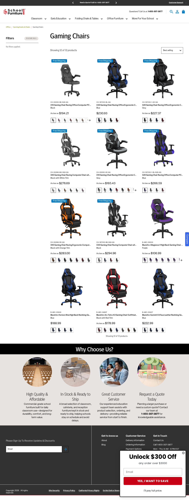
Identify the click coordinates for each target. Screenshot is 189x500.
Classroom (36, 19)
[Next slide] (89, 120)
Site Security (54, 491)
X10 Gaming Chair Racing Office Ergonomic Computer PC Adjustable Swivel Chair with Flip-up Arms (116, 175)
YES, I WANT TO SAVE (152, 481)
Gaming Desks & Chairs (21, 27)
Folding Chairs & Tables (86, 19)
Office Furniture (115, 19)
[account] (177, 11)
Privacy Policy (69, 491)
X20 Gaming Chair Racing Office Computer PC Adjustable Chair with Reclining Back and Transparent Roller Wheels (162, 175)
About (104, 440)
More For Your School (143, 19)
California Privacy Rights (89, 491)
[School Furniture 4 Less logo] (15, 12)
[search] (171, 11)
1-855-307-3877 (155, 12)
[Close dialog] (183, 452)
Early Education (58, 19)
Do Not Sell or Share (111, 491)
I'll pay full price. (153, 490)
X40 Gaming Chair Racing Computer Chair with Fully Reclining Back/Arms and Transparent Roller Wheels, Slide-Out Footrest (70, 175)
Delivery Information (135, 440)
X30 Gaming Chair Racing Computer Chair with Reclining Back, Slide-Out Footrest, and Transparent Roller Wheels (116, 245)
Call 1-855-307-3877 (162, 445)
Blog (103, 445)
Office (8, 27)
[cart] (183, 13)
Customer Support (176, 3)
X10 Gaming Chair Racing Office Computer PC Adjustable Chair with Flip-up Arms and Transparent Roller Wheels (70, 105)
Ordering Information (135, 445)
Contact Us (158, 440)
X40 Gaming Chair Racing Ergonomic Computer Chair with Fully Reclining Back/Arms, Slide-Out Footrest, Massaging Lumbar (70, 245)
